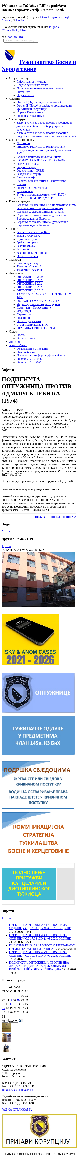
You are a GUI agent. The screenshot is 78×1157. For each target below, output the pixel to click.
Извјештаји (24, 311)
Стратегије (24, 314)
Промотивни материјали (32, 187)
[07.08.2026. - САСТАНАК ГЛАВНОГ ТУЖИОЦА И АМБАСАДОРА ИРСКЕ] (6, 1051)
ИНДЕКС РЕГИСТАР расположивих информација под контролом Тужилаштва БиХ (44, 150)
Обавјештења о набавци (32, 348)
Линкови (15, 341)
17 (3, 1008)
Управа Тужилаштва (30, 112)
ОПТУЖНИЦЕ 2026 (30, 276)
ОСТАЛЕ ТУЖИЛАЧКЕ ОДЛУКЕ (39, 300)
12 (11, 1004)
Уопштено (23, 143)
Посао (21, 335)
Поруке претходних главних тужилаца (42, 88)
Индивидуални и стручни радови (38, 304)
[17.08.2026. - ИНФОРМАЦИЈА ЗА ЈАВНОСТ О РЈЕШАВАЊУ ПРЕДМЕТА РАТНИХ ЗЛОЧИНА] (6, 1031)
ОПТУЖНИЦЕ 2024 (30, 283)
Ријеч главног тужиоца (31, 81)
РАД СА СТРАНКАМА (17, 1109)
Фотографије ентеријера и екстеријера (41, 180)
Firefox (20, 20)
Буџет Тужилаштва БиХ (32, 324)
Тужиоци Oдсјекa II (29, 269)
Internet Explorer (50, 17)
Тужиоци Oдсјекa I (29, 266)
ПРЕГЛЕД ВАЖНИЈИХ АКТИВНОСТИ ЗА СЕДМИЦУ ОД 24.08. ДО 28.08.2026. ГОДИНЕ (40, 926)
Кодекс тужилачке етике (32, 85)
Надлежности (25, 95)
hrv (15, 36)
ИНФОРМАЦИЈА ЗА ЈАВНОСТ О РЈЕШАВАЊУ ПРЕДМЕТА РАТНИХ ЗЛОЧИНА (42, 947)
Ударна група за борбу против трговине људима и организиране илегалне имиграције (46, 134)
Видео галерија (26, 167)
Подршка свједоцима (30, 115)
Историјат (23, 91)
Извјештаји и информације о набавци (41, 355)
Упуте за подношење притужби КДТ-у (42, 194)
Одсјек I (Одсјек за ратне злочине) (39, 102)
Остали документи (29, 321)
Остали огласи (26, 338)
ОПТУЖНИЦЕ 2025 (30, 280)
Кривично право (27, 239)
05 (11, 999)
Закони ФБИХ (26, 245)
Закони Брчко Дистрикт (32, 252)
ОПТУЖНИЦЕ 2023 (30, 287)
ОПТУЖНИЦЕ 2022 (30, 290)
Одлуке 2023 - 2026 (29, 358)
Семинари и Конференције (34, 307)
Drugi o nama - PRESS (31, 170)
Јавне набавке (18, 345)
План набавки (26, 352)
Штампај (40, 516)
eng (21, 36)
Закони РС (23, 249)
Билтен (21, 184)
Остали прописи (27, 256)
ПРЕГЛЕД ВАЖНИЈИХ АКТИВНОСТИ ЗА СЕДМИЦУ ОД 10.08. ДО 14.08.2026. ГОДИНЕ (40, 954)
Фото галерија (26, 177)
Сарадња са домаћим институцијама (40, 211)
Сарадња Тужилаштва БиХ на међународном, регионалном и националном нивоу (46, 206)
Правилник (24, 317)
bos (10, 36)
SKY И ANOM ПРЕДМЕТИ (35, 198)
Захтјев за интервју (29, 174)
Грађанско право (27, 242)
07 (18, 999)
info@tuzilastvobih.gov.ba (17, 1089)
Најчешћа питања (28, 163)
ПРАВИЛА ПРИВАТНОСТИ (36, 328)
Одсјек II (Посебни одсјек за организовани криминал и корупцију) (44, 107)
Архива (6, 531)
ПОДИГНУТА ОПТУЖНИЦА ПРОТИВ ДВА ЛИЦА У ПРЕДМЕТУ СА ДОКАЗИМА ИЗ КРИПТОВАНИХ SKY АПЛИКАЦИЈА (39, 966)
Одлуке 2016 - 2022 (29, 362)
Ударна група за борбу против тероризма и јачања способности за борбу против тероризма (44, 126)
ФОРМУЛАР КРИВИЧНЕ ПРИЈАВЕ (41, 160)
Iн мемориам (25, 191)
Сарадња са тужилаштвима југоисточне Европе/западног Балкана (42, 216)
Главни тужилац (27, 263)
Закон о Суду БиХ (28, 235)
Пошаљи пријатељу (63, 516)
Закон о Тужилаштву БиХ (33, 232)
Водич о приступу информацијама (39, 156)
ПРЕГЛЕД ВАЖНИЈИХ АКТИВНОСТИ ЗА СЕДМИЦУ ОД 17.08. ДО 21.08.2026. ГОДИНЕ (40, 936)
